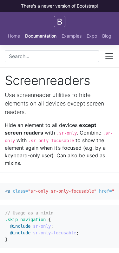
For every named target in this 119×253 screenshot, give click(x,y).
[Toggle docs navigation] (109, 56)
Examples (72, 36)
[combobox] (52, 56)
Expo (92, 36)
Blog (106, 36)
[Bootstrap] (59, 21)
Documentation (40, 36)
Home (14, 36)
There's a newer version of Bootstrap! (59, 6)
